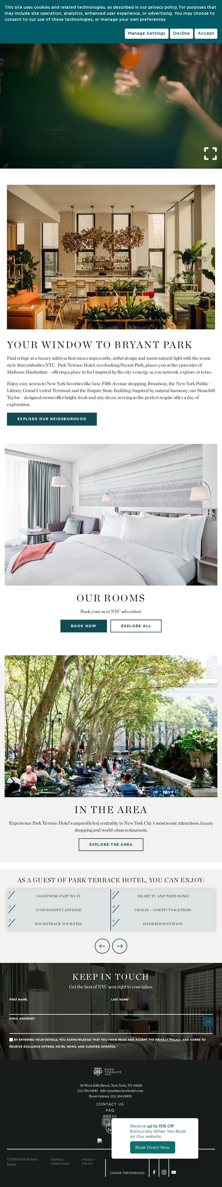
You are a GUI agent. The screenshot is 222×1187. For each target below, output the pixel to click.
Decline (181, 33)
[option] (111, 910)
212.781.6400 (87, 1090)
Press (110, 1116)
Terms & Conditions (60, 1162)
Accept (206, 33)
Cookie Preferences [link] (127, 1173)
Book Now (84, 626)
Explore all (136, 626)
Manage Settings (146, 33)
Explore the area (111, 844)
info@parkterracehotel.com (121, 1090)
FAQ (110, 1110)
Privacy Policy (88, 1162)
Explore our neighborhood (51, 419)
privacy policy (162, 7)
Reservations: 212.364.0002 (110, 1096)
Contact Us (110, 1104)
